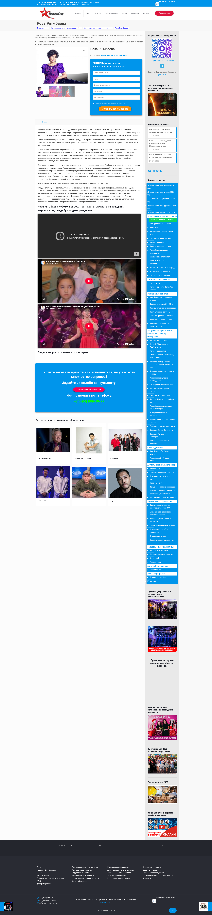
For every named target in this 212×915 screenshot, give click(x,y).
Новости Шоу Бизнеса (46, 870)
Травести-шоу (156, 562)
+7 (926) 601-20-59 (68, 2)
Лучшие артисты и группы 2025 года (160, 193)
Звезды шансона (157, 242)
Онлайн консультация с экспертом (89, 389)
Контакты (147, 878)
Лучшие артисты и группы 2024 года (160, 186)
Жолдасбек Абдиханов (83, 458)
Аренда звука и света (152, 867)
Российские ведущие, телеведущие (159, 379)
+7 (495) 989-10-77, (48, 2)
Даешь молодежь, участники (162, 426)
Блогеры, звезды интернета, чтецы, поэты (162, 356)
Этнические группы (158, 536)
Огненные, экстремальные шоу (161, 477)
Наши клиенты (43, 875)
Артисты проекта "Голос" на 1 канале (162, 288)
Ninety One (114, 458)
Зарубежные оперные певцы (162, 320)
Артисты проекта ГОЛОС (159, 279)
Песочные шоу (156, 483)
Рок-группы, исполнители (160, 238)
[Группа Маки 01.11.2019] (6, 906)
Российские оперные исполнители (159, 251)
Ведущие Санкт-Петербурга (161, 430)
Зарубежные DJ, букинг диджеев (160, 452)
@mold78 (162, 75)
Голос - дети (155, 283)
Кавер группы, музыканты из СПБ (162, 541)
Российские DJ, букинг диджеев (159, 459)
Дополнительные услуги (153, 873)
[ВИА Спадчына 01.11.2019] (205, 906)
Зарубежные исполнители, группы (161, 298)
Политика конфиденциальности (50, 878)
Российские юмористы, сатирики (160, 389)
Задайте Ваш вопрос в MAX (162, 60)
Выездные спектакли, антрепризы (159, 414)
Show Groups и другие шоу (161, 312)
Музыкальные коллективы (160, 501)
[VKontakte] (157, 4)
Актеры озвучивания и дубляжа (159, 442)
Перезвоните (164, 13)
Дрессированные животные (162, 472)
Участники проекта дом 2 (161, 395)
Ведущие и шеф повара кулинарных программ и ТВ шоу (161, 364)
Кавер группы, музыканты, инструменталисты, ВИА (161, 506)
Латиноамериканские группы (162, 525)
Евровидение (155, 570)
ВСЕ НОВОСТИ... (155, 171)
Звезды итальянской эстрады (163, 308)
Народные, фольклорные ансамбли (160, 520)
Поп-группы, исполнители (160, 224)
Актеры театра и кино (159, 340)
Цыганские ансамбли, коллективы (159, 530)
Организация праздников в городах (158, 875)
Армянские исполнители (160, 271)
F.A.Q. (39, 881)
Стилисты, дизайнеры (159, 577)
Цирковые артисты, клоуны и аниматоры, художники (162, 492)
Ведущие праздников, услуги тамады (162, 372)
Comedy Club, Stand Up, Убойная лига (159, 345)
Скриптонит (114, 501)
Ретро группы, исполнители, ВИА (161, 233)
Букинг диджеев (155, 448)
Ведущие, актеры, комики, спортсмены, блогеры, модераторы (159, 333)
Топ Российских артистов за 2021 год (161, 200)
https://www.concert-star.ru (67, 845)
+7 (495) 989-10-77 (89, 401)
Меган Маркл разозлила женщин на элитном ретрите (161, 130)
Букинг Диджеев (79, 881)
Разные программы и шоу (118, 878)
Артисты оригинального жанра (162, 465)
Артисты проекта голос (82, 870)
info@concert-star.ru (90, 2)
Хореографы (155, 558)
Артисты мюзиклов (158, 351)
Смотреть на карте (104, 902)
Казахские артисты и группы (96, 28)
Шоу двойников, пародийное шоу (162, 400)
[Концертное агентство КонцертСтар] (51, 13)
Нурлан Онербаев (45, 458)
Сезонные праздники (152, 870)
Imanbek (77, 501)
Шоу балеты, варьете (159, 550)
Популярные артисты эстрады (64, 28)
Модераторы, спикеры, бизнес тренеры (163, 420)
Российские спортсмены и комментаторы (161, 407)
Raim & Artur (43, 501)
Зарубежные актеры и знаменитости (159, 325)
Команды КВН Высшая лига (161, 384)
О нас (39, 873)
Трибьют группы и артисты (161, 316)
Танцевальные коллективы (160, 547)
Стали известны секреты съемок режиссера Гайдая (160, 156)
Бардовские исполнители (160, 246)
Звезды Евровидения (157, 566)
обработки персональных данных (116, 103)
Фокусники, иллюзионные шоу (163, 487)
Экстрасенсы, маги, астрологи (163, 497)
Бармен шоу (155, 468)
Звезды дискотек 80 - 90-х (161, 304)
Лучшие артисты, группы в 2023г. (161, 212)
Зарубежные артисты (157, 294)
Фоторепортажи (44, 884)
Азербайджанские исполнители (158, 262)
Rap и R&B (154, 228)
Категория (151, 581)
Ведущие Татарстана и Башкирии (159, 435)
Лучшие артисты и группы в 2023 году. (161, 206)
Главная (40, 28)
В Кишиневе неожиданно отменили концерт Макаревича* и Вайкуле (160, 143)
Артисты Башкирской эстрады (163, 267)
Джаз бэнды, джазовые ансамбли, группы (160, 513)
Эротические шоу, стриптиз (161, 554)
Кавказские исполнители (160, 257)
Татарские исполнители (160, 275)
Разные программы (156, 574)
